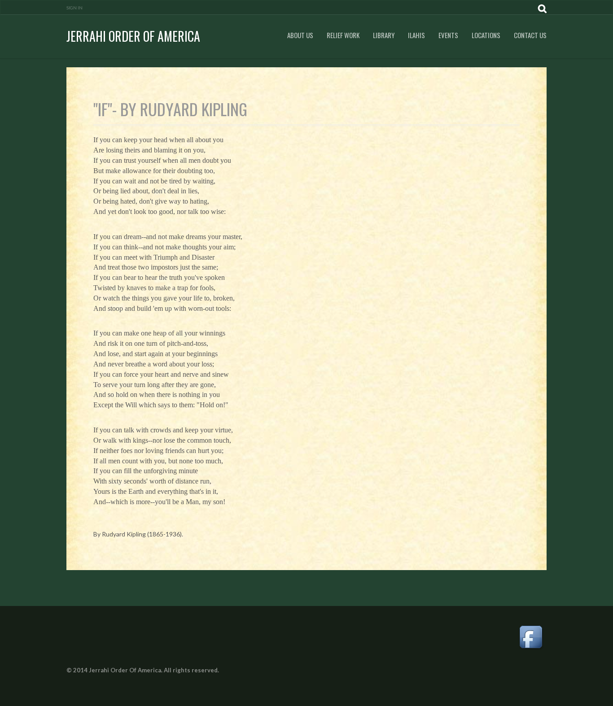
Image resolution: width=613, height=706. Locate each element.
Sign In (74, 7)
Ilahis (416, 35)
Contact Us (530, 35)
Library (383, 35)
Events (448, 35)
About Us (300, 35)
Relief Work (343, 35)
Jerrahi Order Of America (133, 36)
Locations (486, 35)
